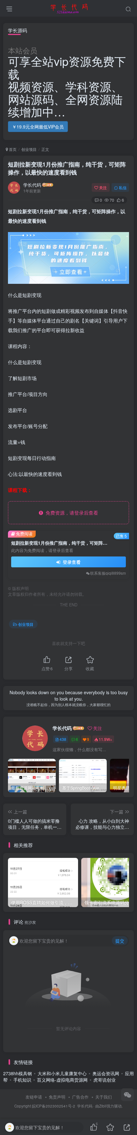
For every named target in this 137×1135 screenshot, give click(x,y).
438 (63, 739)
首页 (12, 149)
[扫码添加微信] (127, 1094)
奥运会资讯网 (105, 1073)
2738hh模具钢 (17, 1073)
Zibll (102, 1105)
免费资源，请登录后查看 (70, 512)
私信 (122, 187)
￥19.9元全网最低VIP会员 (38, 126)
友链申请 (33, 1097)
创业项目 (29, 149)
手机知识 (22, 1080)
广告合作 (80, 1097)
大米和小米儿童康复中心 (62, 1073)
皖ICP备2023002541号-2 (53, 1105)
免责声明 (57, 1097)
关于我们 (103, 1097)
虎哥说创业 (104, 1080)
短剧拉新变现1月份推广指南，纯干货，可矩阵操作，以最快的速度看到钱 (67, 168)
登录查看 (71, 562)
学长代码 (32, 185)
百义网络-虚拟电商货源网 (62, 1080)
